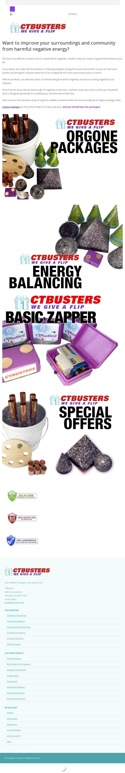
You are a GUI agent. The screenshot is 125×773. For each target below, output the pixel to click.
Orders (10, 713)
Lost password (13, 736)
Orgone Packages (11, 106)
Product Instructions (16, 632)
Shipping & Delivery (16, 687)
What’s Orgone (13, 644)
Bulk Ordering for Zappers (19, 664)
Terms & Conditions (16, 621)
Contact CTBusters (15, 638)
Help (9, 741)
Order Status (13, 675)
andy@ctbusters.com (14, 602)
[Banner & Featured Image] (62, 156)
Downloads (12, 718)
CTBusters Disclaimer (16, 615)
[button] (12, 9)
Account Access (14, 658)
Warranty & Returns (16, 693)
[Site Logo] (38, 18)
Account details (14, 730)
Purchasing (12, 681)
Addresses (12, 724)
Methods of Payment (16, 670)
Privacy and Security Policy (18, 627)
